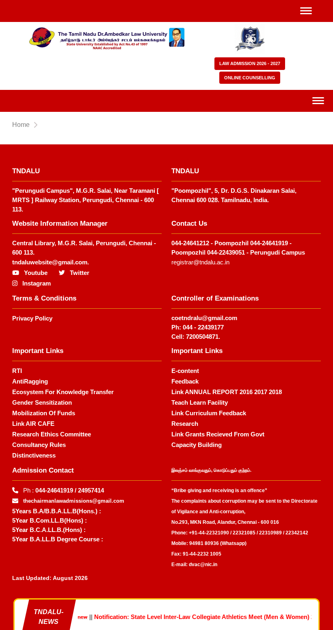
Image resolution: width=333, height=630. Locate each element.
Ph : (63, 490)
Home (21, 124)
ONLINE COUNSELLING (249, 77)
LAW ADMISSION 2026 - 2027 (249, 63)
